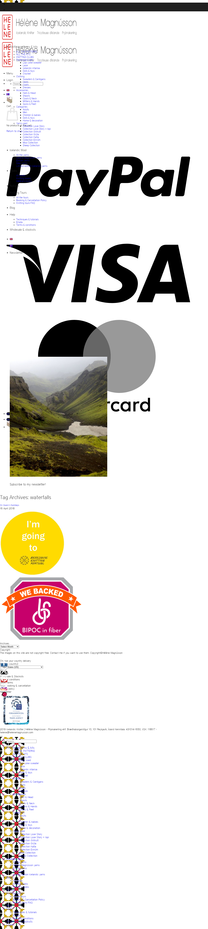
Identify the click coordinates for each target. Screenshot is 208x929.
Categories (21, 106)
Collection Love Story (34, 126)
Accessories (22, 90)
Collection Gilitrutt (32, 131)
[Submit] (14, 87)
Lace (25, 65)
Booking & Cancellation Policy (31, 200)
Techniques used (24, 59)
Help (12, 214)
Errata (19, 222)
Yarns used (21, 123)
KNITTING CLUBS (25, 57)
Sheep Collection (31, 145)
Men (25, 112)
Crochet (27, 73)
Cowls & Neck (30, 98)
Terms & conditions (26, 224)
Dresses (27, 87)
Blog (12, 207)
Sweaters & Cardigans (34, 79)
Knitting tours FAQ (25, 203)
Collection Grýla (31, 134)
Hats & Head (29, 93)
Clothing (20, 76)
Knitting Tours (18, 192)
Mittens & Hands (31, 101)
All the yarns (22, 155)
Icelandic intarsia (31, 68)
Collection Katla (31, 137)
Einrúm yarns (22, 160)
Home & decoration (33, 120)
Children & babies (31, 115)
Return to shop (14, 131)
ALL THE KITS (23, 54)
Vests (25, 82)
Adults (26, 109)
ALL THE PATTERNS (26, 51)
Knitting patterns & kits (24, 46)
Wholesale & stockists (23, 229)
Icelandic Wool (18, 150)
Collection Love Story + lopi (37, 128)
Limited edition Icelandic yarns (31, 166)
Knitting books (23, 178)
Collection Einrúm (31, 139)
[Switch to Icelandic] (7, 94)
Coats (26, 84)
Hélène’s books (24, 181)
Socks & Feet (29, 104)
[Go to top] (1, 736)
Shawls (26, 95)
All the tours (22, 197)
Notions (14, 185)
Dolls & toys (28, 70)
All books (20, 175)
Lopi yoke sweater (32, 62)
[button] (9, 73)
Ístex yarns (21, 163)
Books (13, 170)
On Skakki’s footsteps (9, 505)
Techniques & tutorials (27, 219)
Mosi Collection (30, 142)
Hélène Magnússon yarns (29, 157)
